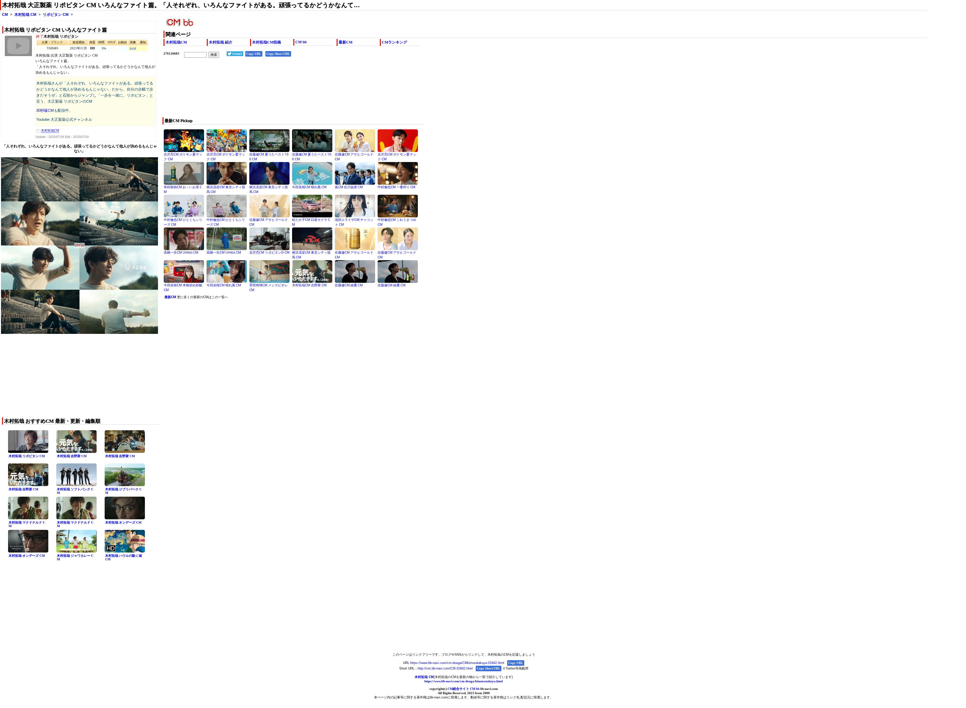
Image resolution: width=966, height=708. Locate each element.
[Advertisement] (314, 90)
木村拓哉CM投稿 (266, 42)
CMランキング (394, 42)
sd (135, 48)
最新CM (345, 42)
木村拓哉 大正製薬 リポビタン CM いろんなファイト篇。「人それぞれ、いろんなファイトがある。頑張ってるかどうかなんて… (181, 5)
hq (131, 48)
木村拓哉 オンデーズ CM (123, 522)
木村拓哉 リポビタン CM (27, 456)
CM (5, 15)
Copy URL (253, 54)
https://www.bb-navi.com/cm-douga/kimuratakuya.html (463, 681)
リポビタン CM (56, 15)
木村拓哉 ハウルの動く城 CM (123, 557)
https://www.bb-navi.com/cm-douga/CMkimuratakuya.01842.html (457, 663)
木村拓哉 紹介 (220, 42)
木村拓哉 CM (25, 15)
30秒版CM (45, 110)
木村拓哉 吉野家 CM (72, 456)
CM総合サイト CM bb (463, 689)
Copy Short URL (278, 54)
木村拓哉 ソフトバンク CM (75, 491)
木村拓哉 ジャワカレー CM (75, 557)
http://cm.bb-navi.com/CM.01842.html (445, 668)
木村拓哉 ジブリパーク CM (123, 491)
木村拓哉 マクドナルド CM (27, 524)
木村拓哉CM (176, 42)
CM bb (301, 42)
